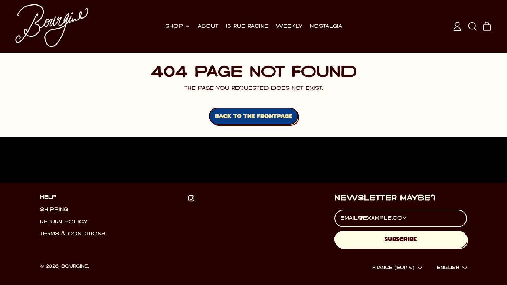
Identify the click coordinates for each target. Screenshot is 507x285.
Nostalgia (326, 26)
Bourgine (74, 266)
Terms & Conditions (72, 233)
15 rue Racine (247, 26)
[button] (472, 26)
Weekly (289, 26)
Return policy (64, 222)
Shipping (54, 209)
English (448, 267)
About (208, 26)
